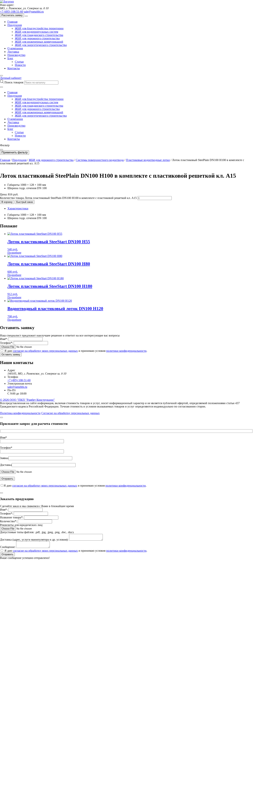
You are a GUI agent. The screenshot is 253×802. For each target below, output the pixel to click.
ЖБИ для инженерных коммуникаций (39, 41)
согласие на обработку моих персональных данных (45, 350)
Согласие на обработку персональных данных (70, 413)
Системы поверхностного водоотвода (100, 160)
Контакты (13, 68)
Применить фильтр (14, 152)
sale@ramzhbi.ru (34, 11)
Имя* (3, 437)
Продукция (14, 25)
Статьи (19, 61)
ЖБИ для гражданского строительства (39, 35)
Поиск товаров (14, 82)
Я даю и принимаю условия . (75, 350)
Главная (12, 21)
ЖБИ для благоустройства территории (39, 28)
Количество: (8, 521)
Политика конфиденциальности (20, 413)
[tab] (130, 208)
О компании (15, 48)
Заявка (4, 458)
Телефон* (6, 447)
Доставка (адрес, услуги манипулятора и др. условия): (34, 539)
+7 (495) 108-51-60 (11, 11)
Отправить (7, 554)
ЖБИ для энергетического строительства (41, 45)
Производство (16, 55)
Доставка (13, 51)
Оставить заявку (10, 354)
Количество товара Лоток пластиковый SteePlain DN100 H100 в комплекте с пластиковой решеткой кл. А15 (68, 197)
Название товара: (11, 517)
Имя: (4, 339)
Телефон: (6, 342)
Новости (20, 65)
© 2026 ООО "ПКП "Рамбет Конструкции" (27, 399)
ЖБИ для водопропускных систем (36, 31)
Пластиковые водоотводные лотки (148, 160)
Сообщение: (7, 547)
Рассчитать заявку (12, 15)
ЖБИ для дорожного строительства (37, 38)
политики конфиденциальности (126, 350)
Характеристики (17, 208)
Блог (10, 58)
